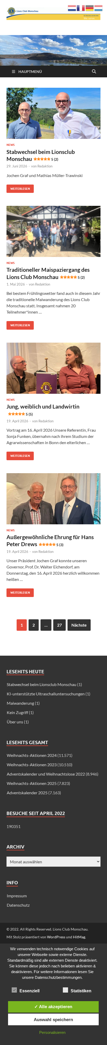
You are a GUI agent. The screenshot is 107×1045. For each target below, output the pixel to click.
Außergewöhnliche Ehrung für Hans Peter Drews (50, 540)
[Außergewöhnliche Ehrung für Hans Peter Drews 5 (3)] (53, 498)
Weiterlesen (18, 188)
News (10, 145)
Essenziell (29, 991)
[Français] (81, 7)
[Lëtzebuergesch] (98, 7)
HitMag (79, 937)
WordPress (56, 937)
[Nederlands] (72, 7)
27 (59, 624)
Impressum (17, 895)
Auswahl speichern (53, 1019)
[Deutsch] (89, 7)
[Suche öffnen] (94, 72)
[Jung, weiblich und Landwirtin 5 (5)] (53, 368)
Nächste (79, 624)
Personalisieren (52, 1032)
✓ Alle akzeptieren (53, 1006)
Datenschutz (18, 904)
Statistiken (81, 991)
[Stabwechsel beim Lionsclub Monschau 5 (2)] (53, 113)
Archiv (15, 847)
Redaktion (44, 166)
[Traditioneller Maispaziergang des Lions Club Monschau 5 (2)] (53, 231)
